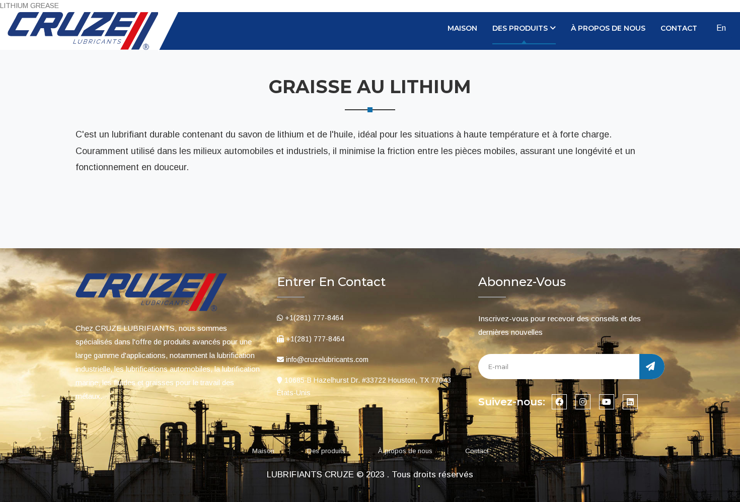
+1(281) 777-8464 (314, 318)
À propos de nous (608, 28)
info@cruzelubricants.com (327, 359)
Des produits (326, 451)
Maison (462, 28)
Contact (678, 28)
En (721, 28)
